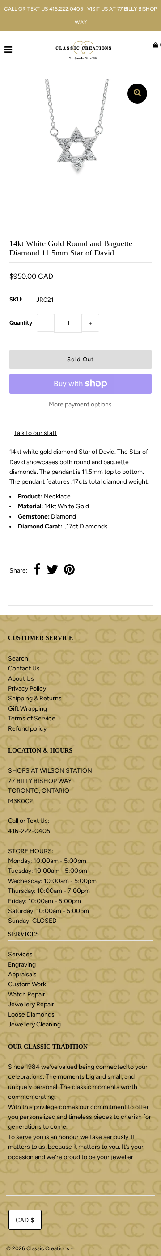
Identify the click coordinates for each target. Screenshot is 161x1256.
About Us (21, 678)
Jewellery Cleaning (34, 1024)
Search (18, 658)
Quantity (20, 322)
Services (20, 954)
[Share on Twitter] (52, 570)
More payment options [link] (80, 404)
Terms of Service (31, 718)
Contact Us (24, 668)
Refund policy (27, 729)
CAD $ (25, 1220)
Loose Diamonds (31, 1014)
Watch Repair (26, 994)
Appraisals (22, 974)
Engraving (22, 964)
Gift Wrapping (27, 708)
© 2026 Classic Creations (37, 1248)
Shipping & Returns (35, 698)
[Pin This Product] (69, 570)
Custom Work (27, 984)
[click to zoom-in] (137, 94)
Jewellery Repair (31, 1004)
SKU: (16, 299)
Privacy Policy (27, 688)
